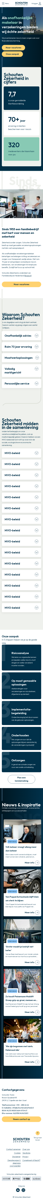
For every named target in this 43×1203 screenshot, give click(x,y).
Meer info (29, 862)
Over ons (26, 1149)
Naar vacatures (13, 47)
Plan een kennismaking (21, 779)
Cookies (17, 1153)
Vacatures (26, 1153)
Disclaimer (16, 1156)
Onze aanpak (12, 54)
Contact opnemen (13, 1149)
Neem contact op (21, 1119)
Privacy (25, 1156)
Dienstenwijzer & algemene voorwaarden (14, 1163)
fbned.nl (28, 275)
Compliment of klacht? (31, 1160)
